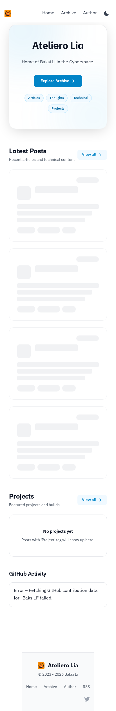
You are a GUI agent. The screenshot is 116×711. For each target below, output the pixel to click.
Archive (68, 13)
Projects (58, 108)
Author (90, 13)
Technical (80, 98)
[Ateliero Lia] (8, 13)
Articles (34, 98)
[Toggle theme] (106, 13)
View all (89, 155)
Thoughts (57, 98)
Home (48, 13)
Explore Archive (55, 81)
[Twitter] (87, 699)
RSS (86, 687)
